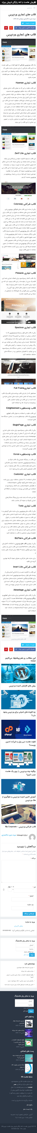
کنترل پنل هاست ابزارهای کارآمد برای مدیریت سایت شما (19, 985)
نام (34, 887)
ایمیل (31, 896)
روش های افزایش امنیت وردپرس (22, 685)
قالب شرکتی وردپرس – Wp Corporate (20, 826)
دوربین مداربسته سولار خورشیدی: (25, 968)
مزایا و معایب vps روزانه (27, 971)
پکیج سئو (29, 1105)
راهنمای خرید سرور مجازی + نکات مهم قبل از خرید (20, 981)
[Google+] (11, 28)
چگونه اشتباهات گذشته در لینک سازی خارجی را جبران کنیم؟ (18, 1042)
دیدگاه (33, 858)
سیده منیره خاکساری (30, 19)
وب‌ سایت (30, 905)
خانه (34, 8)
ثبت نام (26, 955)
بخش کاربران (18, 926)
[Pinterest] (6, 28)
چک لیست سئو (27, 1109)
